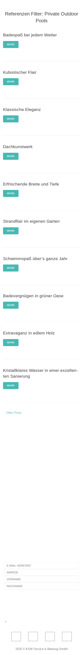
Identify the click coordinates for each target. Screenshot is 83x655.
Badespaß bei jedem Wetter (30, 35)
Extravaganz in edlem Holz (29, 333)
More (11, 44)
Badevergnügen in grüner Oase (33, 295)
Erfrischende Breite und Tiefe (31, 184)
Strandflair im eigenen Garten (31, 221)
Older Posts (12, 412)
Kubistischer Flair (19, 72)
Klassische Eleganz (22, 109)
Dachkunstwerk (18, 146)
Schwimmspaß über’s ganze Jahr (35, 258)
